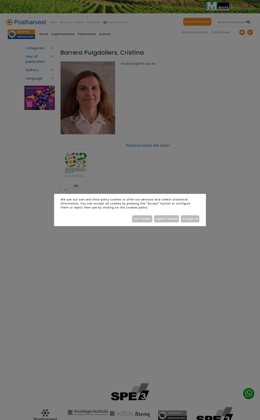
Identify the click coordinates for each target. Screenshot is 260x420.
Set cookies (142, 219)
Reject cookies (166, 219)
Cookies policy (137, 207)
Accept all (190, 219)
